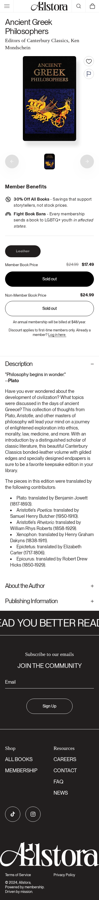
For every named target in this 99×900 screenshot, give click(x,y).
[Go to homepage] (49, 854)
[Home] (49, 6)
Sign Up (49, 706)
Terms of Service (18, 875)
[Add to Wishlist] (89, 61)
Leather (28, 253)
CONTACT (65, 770)
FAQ (58, 782)
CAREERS (65, 759)
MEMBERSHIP (21, 770)
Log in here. (57, 335)
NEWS (61, 793)
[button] (7, 6)
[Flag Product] (89, 74)
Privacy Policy (64, 875)
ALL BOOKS (18, 759)
